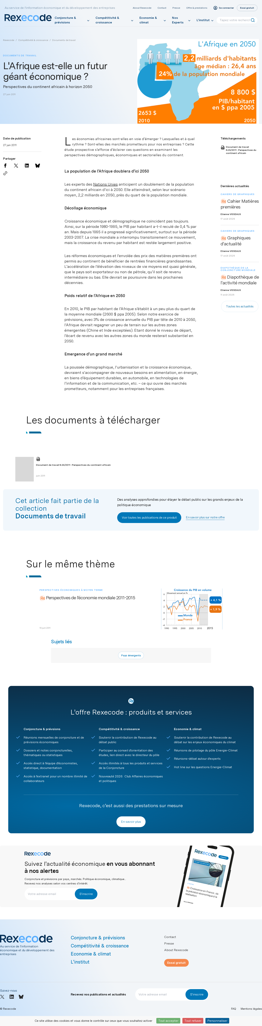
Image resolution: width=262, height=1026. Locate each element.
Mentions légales (251, 1008)
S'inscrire (86, 894)
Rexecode (8, 40)
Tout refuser (192, 1021)
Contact (161, 8)
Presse (176, 8)
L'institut (203, 20)
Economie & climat (148, 20)
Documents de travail (64, 40)
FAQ (233, 1008)
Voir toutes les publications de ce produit (149, 517)
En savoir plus (131, 821)
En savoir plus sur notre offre (205, 517)
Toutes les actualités (240, 306)
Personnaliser (217, 1021)
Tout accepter (168, 1021)
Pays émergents (131, 655)
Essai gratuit (176, 963)
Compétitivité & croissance (107, 20)
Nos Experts (178, 20)
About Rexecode (142, 8)
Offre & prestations (196, 8)
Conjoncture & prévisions (65, 20)
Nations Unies (105, 184)
